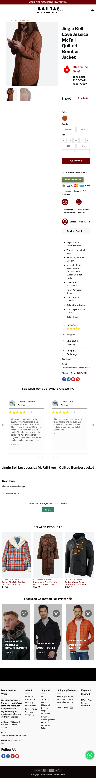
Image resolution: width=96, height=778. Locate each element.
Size (63, 135)
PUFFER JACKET (75, 646)
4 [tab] (42, 457)
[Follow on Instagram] (69, 379)
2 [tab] (35, 457)
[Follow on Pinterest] (73, 379)
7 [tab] (53, 457)
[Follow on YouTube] (78, 379)
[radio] (65, 118)
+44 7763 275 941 (78, 373)
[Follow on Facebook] (64, 379)
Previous (3, 425)
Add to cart (76, 161)
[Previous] (2, 562)
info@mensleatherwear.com (77, 367)
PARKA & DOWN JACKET (16, 646)
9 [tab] (61, 457)
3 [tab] (38, 457)
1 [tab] (31, 457)
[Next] (94, 562)
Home (8, 20)
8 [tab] (57, 457)
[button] (4, 10)
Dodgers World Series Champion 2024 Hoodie (75, 583)
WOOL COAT (46, 648)
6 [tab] (50, 457)
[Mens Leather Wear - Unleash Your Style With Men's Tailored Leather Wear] (48, 10)
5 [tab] (46, 457)
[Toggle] (64, 231)
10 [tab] (65, 457)
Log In (48, 510)
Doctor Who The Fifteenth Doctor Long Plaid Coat (45, 583)
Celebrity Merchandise (21, 20)
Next (92, 425)
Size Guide (83, 98)
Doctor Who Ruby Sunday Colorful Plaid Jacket (13, 583)
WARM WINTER (14, 641)
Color (64, 112)
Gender (65, 124)
